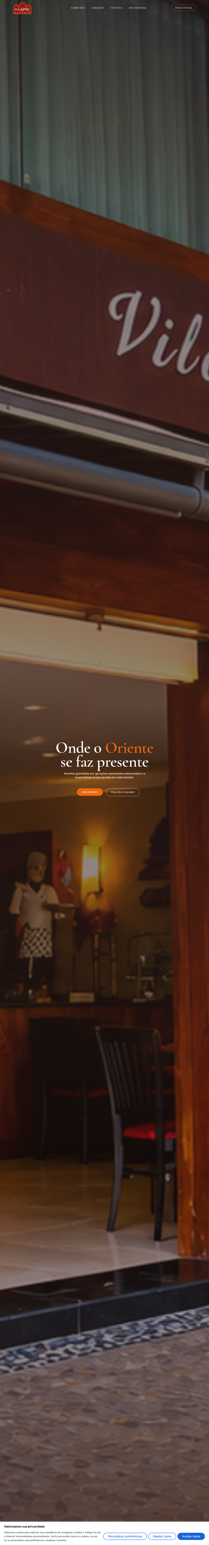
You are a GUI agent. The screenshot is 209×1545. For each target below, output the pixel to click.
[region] (104, 1533)
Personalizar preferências (125, 1536)
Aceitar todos (191, 1536)
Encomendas (137, 7)
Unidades (98, 7)
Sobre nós (78, 7)
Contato (116, 7)
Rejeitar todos (162, 1536)
